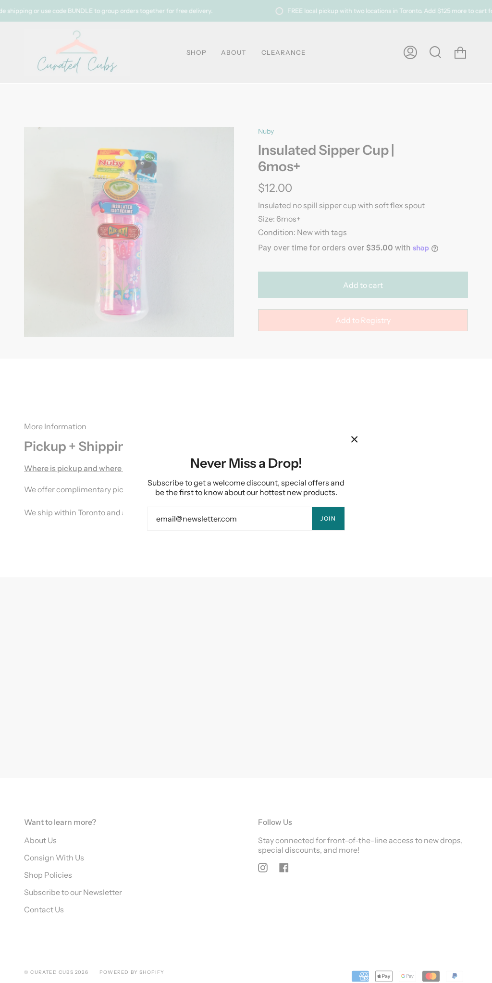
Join (328, 518)
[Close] (354, 439)
